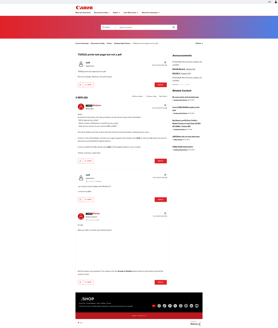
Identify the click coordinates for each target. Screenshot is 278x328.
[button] (169, 146)
